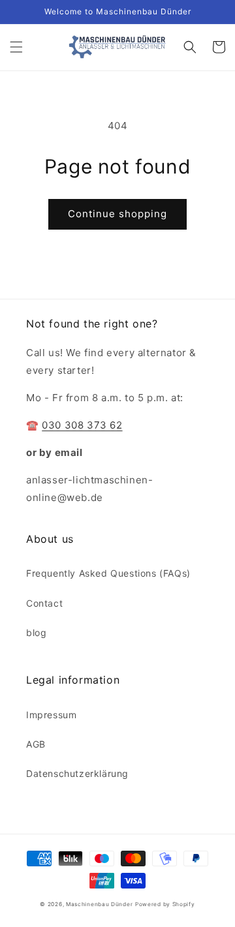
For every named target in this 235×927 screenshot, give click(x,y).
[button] (16, 47)
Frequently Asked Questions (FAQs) (108, 573)
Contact (44, 603)
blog (36, 632)
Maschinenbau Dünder (99, 904)
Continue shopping (117, 213)
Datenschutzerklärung (77, 773)
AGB (36, 744)
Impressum (51, 714)
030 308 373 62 (82, 425)
